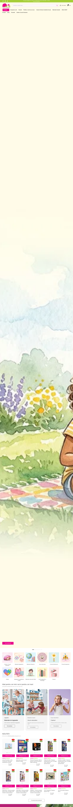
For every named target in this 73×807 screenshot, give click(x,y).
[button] (69, 5)
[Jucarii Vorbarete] (6, 5)
